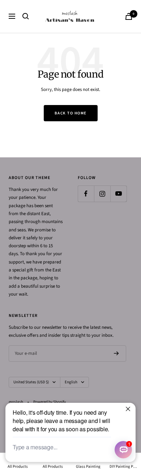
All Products (18, 466)
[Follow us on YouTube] (118, 194)
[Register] (116, 353)
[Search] (25, 16)
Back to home (71, 113)
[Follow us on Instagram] (102, 194)
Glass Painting (88, 466)
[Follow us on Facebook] (86, 194)
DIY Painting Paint (124, 466)
